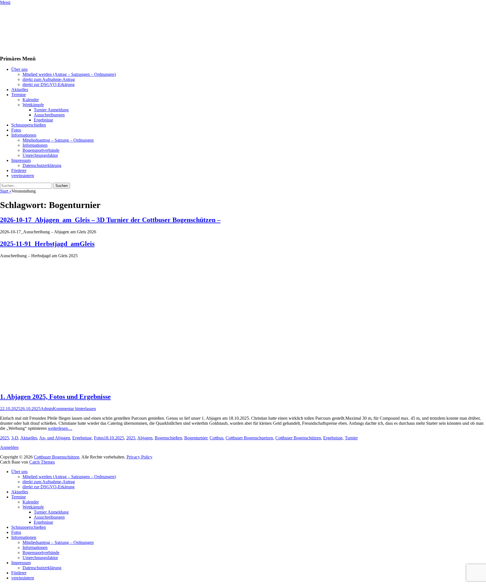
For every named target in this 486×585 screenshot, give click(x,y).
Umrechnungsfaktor (40, 155)
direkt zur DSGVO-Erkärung (48, 84)
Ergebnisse (43, 120)
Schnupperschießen (28, 125)
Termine (18, 94)
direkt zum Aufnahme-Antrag (48, 79)
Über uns (19, 69)
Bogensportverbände (40, 150)
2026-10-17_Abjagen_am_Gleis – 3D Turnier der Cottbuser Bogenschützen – (110, 219)
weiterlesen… (60, 428)
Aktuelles (19, 89)
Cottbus (216, 437)
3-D (14, 437)
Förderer (18, 170)
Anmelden (9, 447)
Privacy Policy (139, 457)
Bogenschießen (168, 437)
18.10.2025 (114, 437)
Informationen (23, 135)
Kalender (30, 99)
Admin (46, 408)
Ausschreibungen (49, 114)
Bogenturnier (195, 437)
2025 (4, 437)
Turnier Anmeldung (51, 109)
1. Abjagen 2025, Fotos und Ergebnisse (55, 396)
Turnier (351, 437)
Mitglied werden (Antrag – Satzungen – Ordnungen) (69, 74)
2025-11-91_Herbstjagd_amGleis (47, 243)
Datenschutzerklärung (41, 165)
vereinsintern (22, 175)
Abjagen (144, 437)
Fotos (16, 130)
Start (6, 191)
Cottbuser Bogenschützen (298, 437)
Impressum (21, 160)
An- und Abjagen (54, 437)
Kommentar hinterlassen (74, 408)
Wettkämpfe (33, 104)
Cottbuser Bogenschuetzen (249, 437)
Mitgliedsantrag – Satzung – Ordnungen (58, 140)
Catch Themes (42, 462)
